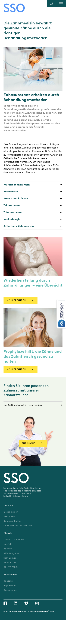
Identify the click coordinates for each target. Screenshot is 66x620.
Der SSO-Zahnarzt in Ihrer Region (23, 405)
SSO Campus (11, 558)
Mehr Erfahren (16, 300)
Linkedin (15, 603)
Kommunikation (12, 521)
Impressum (10, 585)
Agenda (8, 548)
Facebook (5, 603)
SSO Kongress (11, 553)
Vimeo (26, 603)
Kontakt (8, 581)
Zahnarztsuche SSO (14, 539)
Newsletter (10, 562)
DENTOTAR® (11, 567)
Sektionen (9, 516)
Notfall (8, 544)
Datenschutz (11, 590)
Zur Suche (28, 443)
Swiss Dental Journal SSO (18, 525)
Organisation (11, 512)
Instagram (37, 603)
